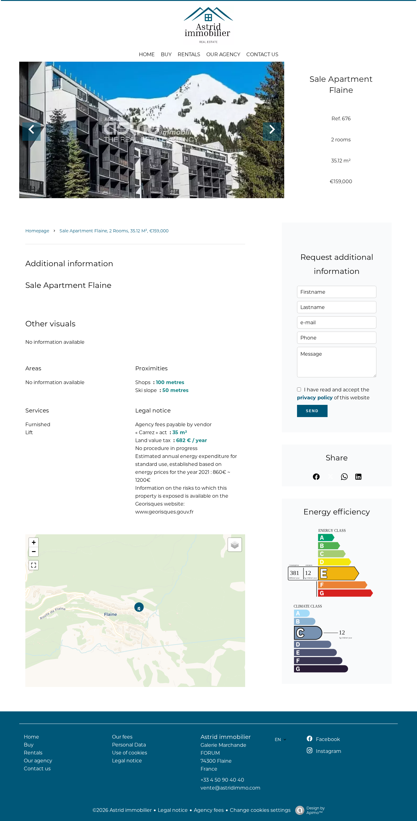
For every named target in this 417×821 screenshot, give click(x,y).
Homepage (37, 231)
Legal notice (173, 810)
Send (312, 411)
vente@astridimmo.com (230, 788)
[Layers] (234, 544)
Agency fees (209, 810)
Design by (315, 810)
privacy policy (315, 398)
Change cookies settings (260, 810)
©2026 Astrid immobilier (122, 810)
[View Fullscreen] (33, 565)
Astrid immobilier (226, 736)
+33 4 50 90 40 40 (222, 780)
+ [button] (34, 542)
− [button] (34, 551)
